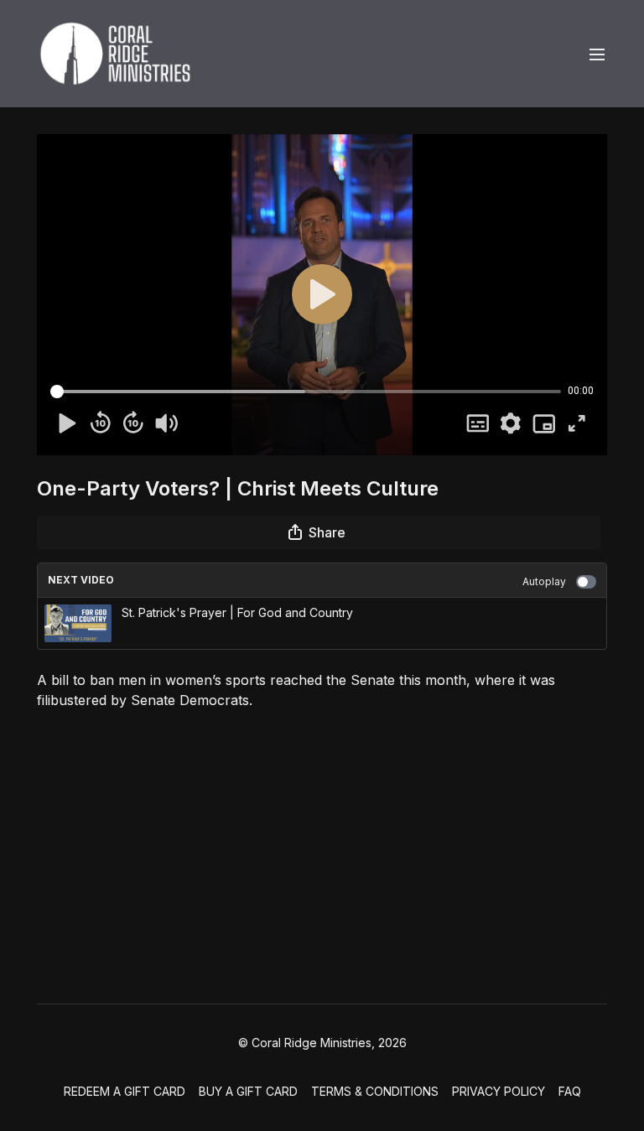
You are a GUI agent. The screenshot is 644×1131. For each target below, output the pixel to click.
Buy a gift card (248, 1091)
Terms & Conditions (375, 1091)
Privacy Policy (498, 1091)
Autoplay (544, 581)
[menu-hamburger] (597, 54)
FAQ (569, 1091)
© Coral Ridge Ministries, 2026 (322, 1043)
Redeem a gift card (124, 1091)
